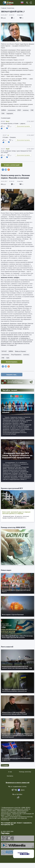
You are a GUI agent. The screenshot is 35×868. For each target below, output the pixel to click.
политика (26, 110)
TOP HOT (4, 351)
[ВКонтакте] (3, 170)
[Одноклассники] (9, 170)
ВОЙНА (3, 110)
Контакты (10, 776)
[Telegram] (6, 170)
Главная (3, 8)
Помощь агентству (25, 771)
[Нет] (7, 128)
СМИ (32, 110)
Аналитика (10, 8)
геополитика (11, 110)
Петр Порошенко (16, 354)
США (2, 113)
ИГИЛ (19, 110)
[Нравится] (1, 128)
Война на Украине (20, 351)
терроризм (9, 113)
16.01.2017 (7, 15)
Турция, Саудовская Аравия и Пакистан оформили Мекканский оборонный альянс (17, 409)
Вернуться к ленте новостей (17, 782)
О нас (10, 771)
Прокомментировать (23, 126)
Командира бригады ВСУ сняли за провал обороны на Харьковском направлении (17, 455)
